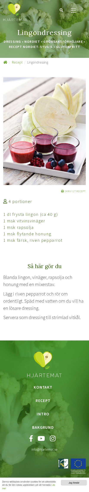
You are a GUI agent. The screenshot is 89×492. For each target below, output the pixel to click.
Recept (17, 62)
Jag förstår (74, 482)
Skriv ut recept (75, 191)
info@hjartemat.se (44, 449)
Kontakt (42, 387)
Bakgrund (43, 427)
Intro (43, 413)
